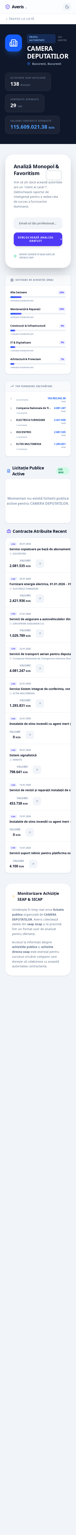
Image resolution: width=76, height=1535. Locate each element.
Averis (19, 7)
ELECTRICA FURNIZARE (30, 420)
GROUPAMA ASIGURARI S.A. (29, 623)
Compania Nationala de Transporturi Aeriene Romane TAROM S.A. (34, 408)
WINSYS (17, 759)
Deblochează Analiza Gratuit (35, 239)
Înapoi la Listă (21, 19)
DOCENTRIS (23, 432)
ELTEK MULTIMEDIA (28, 444)
